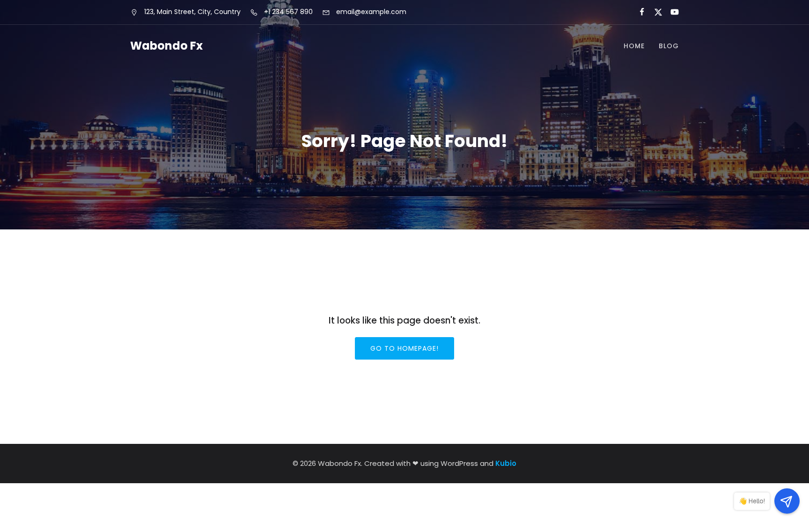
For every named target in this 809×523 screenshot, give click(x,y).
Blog (669, 46)
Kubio (505, 463)
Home (634, 46)
